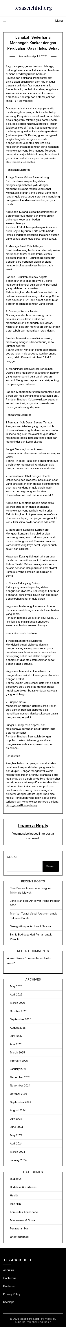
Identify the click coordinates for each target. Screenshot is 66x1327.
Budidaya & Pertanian (23, 1187)
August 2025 (18, 1027)
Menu (59, 20)
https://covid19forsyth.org (21, 805)
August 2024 (18, 1110)
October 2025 (18, 1011)
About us (8, 1270)
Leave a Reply (33, 825)
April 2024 (16, 1143)
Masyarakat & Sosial (22, 1220)
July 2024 (16, 1118)
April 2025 (16, 1044)
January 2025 (18, 1069)
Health (14, 1195)
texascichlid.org (33, 7)
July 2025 (16, 1036)
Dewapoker (26, 100)
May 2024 (16, 1135)
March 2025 (17, 1052)
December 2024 (20, 1077)
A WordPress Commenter (23, 958)
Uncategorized (19, 1237)
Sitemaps (8, 1301)
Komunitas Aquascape (24, 1212)
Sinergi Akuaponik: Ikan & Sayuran (31, 926)
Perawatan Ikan (19, 1228)
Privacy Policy (11, 1294)
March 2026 (17, 1002)
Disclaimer (9, 1286)
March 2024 (17, 1151)
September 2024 (20, 1102)
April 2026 (16, 994)
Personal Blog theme (38, 1321)
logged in (35, 833)
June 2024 (16, 1127)
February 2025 (19, 1060)
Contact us (9, 1278)
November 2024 (20, 1085)
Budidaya (15, 1179)
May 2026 (16, 986)
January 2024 (18, 1160)
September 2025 (20, 1019)
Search (12, 857)
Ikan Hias (15, 1203)
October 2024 (18, 1094)
